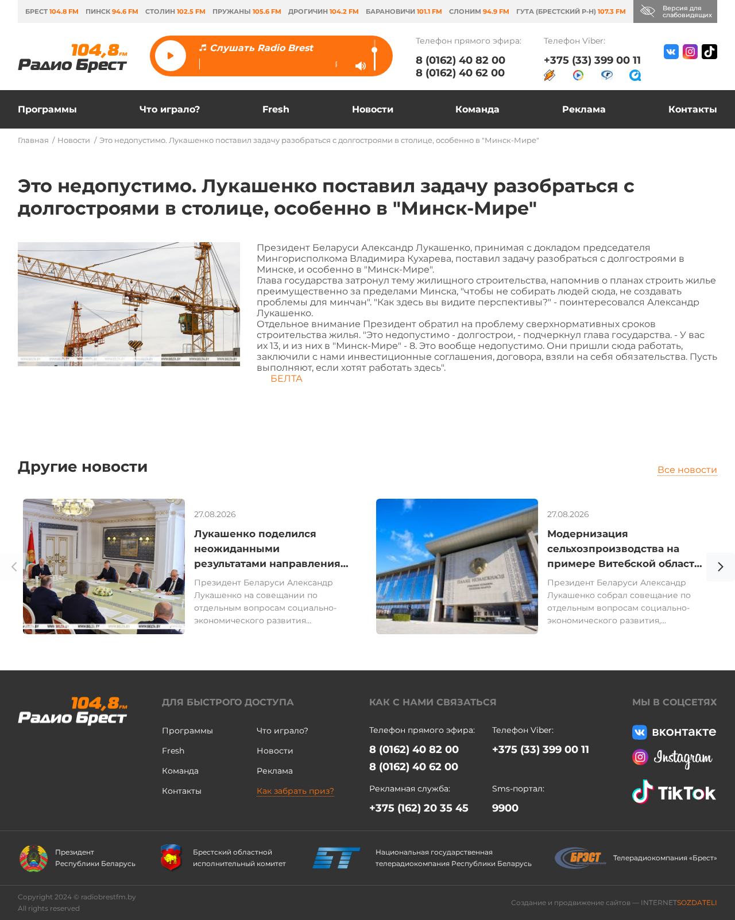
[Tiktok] (709, 62)
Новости (372, 109)
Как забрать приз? (295, 791)
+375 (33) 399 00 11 (592, 60)
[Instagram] (690, 62)
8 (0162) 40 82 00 (460, 60)
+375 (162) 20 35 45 (419, 808)
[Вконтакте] (671, 62)
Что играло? (170, 109)
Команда (477, 109)
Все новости (687, 469)
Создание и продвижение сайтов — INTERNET (614, 902)
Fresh (275, 109)
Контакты (692, 109)
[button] (720, 568)
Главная (33, 140)
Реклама (584, 109)
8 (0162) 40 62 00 (460, 73)
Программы (47, 109)
